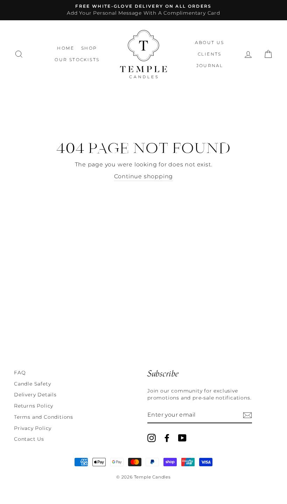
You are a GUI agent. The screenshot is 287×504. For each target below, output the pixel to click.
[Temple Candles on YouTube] (182, 438)
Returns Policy (33, 406)
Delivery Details (35, 394)
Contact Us (29, 439)
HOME (65, 48)
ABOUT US (209, 42)
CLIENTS (210, 54)
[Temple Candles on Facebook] (167, 438)
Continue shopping (143, 176)
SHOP (89, 48)
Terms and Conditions (43, 417)
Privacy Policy (32, 428)
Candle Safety (32, 384)
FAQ (20, 372)
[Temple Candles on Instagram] (151, 438)
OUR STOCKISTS (77, 59)
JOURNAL (209, 65)
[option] (143, 10)
